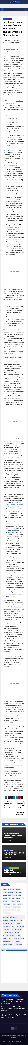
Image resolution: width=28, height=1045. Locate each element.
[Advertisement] (14, 968)
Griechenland (6, 907)
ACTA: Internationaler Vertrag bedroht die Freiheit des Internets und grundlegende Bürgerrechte (19, 808)
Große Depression (16, 907)
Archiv (9, 1041)
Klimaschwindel (7, 913)
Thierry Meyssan (8, 353)
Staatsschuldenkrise (17, 929)
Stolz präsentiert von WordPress (9, 1035)
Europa (5, 898)
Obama (16, 920)
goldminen (20, 904)
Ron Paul (19, 923)
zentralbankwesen (7, 944)
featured (5, 18)
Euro (19, 895)
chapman (18, 889)
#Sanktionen (19, 40)
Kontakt (13, 1041)
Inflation (14, 910)
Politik (10, 18)
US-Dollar (17, 932)
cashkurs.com (12, 995)
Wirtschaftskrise (7, 941)
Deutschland (11, 892)
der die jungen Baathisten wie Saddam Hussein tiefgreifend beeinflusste (14, 504)
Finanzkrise (6, 901)
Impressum (18, 1041)
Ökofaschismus (18, 944)
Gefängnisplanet (7, 904)
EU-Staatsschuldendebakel (10, 895)
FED (13, 898)
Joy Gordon (7, 701)
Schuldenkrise (6, 926)
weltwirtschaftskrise (19, 938)
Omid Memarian (8, 56)
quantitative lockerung (9, 923)
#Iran (14, 40)
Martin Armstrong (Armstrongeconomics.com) (10, 916)
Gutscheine (3, 1041)
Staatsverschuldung (8, 932)
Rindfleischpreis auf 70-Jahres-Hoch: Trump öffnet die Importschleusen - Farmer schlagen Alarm (14, 1016)
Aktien (4, 889)
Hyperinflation (6, 910)
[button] (23, 9)
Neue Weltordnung (8, 920)
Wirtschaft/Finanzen (14, 833)
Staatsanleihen (20, 926)
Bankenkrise (11, 889)
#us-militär (5, 42)
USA (19, 935)
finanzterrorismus (15, 901)
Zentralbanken (16, 941)
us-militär (5, 935)
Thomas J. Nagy (8, 656)
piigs (21, 920)
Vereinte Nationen (7, 938)
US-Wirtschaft (13, 935)
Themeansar (14, 1037)
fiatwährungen (20, 898)
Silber (13, 926)
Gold (14, 904)
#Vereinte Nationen (14, 42)
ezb (10, 898)
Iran (19, 910)
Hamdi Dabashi (8, 150)
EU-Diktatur (19, 892)
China (4, 892)
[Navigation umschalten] (13, 9)
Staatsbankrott (6, 929)
